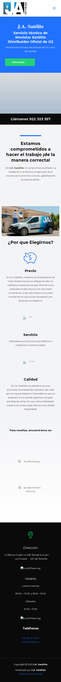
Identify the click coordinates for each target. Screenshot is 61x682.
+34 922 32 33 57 (30, 638)
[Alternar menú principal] (54, 8)
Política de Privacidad (31, 674)
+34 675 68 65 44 (30, 642)
